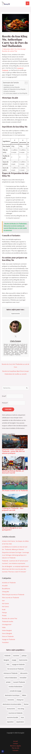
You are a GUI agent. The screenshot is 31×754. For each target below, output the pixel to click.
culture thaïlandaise (11, 678)
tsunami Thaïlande (19, 682)
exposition (10, 722)
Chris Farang (15, 341)
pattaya (24, 655)
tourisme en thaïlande (15, 713)
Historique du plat (9, 85)
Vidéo (4, 627)
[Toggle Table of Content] (25, 82)
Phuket (4, 615)
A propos (15, 750)
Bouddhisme (6, 589)
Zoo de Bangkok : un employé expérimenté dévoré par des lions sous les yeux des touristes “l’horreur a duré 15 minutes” (15, 569)
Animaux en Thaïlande (10, 673)
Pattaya (4, 612)
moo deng (21, 709)
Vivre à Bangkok (7, 633)
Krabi (3, 609)
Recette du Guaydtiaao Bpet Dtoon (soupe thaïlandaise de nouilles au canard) (15, 371)
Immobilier (23, 678)
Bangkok (6, 660)
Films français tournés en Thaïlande (13, 594)
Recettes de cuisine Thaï (9, 51)
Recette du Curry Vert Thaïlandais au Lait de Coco (15, 364)
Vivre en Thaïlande (8, 636)
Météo (24, 695)
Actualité (5, 586)
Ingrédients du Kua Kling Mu (12, 87)
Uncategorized (6, 624)
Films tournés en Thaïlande (10, 597)
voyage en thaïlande (18, 664)
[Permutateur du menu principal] (27, 3)
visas (22, 717)
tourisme (16, 655)
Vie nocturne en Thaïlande (15, 669)
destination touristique (12, 695)
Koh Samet (5, 603)
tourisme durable (12, 717)
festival (26, 704)
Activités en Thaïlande (9, 583)
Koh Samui (5, 606)
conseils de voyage (15, 691)
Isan (3, 600)
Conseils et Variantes (9, 91)
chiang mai (20, 700)
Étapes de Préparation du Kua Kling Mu (15, 89)
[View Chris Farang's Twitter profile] (15, 336)
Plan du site (15, 748)
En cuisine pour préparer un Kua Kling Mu (15, 93)
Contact (15, 743)
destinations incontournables (12, 704)
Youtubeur (5, 642)
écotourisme (11, 709)
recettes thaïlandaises (15, 686)
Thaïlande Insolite (7, 621)
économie (11, 700)
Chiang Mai (5, 591)
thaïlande (7, 655)
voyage (14, 660)
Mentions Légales (15, 746)
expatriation (20, 722)
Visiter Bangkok (7, 630)
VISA (8, 664)
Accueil (15, 741)
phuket (8, 682)
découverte (23, 673)
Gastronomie (15, 313)
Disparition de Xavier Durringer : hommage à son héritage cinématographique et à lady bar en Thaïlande (15, 555)
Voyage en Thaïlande (8, 639)
